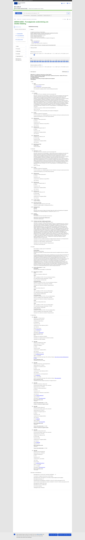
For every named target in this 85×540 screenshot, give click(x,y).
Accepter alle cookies (53, 534)
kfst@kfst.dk (38, 375)
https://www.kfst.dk (58, 378)
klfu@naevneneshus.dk (40, 354)
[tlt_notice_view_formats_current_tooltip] (67, 71)
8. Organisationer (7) (19, 56)
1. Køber (17, 46)
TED (15, 19)
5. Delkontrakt (18, 51)
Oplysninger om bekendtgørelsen (18, 59)
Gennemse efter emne (47, 15)
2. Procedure (18, 48)
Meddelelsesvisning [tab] (18, 26)
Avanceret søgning (33, 15)
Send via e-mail (20, 39)
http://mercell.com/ (42, 467)
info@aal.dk (38, 442)
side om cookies (39, 534)
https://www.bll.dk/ (42, 421)
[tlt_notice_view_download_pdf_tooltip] (31, 61)
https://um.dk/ (41, 332)
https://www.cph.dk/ (42, 398)
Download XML (20, 33)
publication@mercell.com (40, 463)
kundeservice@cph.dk (39, 395)
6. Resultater (18, 53)
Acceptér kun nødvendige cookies (65, 534)
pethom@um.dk (38, 329)
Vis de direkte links (20, 35)
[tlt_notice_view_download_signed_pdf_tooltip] (34, 54)
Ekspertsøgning (40, 15)
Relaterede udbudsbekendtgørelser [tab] (20, 29)
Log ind (64, 3)
